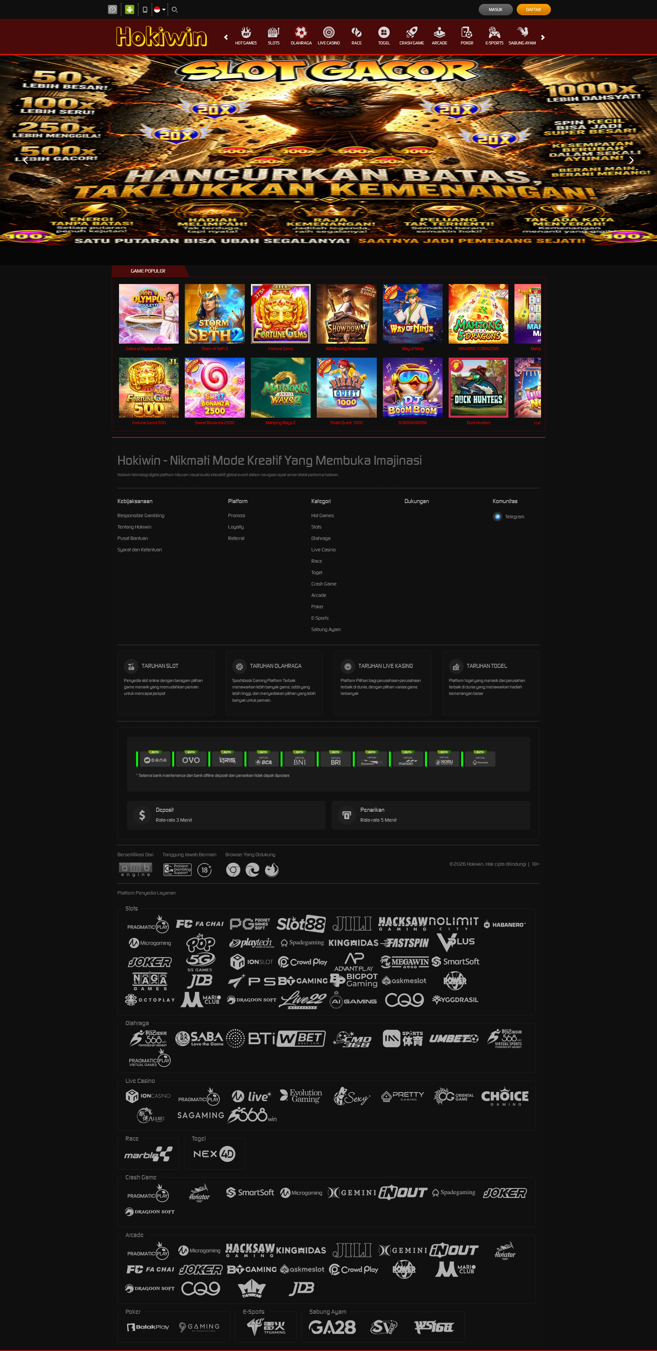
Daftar (533, 9)
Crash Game (412, 43)
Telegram (514, 516)
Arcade (439, 43)
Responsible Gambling (140, 515)
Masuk (495, 9)
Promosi (236, 515)
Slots (273, 43)
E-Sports (494, 43)
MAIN (154, 314)
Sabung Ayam (522, 43)
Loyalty (236, 527)
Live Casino (329, 43)
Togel (384, 43)
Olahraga (301, 43)
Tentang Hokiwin (134, 527)
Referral (236, 538)
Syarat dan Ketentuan (139, 549)
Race (357, 43)
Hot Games (246, 43)
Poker (467, 43)
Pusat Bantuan (132, 538)
